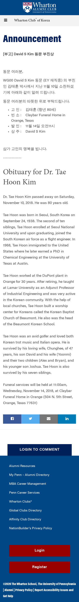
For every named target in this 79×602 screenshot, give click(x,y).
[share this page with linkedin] (67, 419)
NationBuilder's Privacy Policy (30, 528)
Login (40, 550)
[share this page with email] (49, 419)
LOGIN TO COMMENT (40, 450)
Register (39, 567)
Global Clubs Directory (25, 510)
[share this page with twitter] (30, 419)
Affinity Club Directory (25, 519)
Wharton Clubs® (20, 501)
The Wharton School (24, 584)
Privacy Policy (24, 590)
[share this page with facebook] (12, 419)
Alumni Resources (22, 466)
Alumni (8, 590)
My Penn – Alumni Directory (29, 475)
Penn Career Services (24, 492)
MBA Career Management (27, 484)
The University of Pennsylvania (57, 584)
